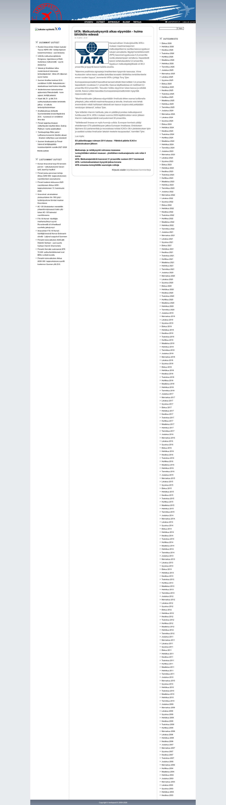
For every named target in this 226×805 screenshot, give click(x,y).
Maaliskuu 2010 (168, 694)
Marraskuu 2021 (168, 235)
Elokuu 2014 (167, 528)
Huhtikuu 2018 (167, 380)
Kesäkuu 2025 (167, 90)
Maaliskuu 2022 (168, 221)
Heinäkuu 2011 (168, 653)
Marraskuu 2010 (168, 680)
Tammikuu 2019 (168, 350)
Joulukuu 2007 (167, 744)
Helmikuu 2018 (168, 387)
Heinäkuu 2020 (168, 289)
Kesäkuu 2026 (167, 49)
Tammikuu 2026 (168, 66)
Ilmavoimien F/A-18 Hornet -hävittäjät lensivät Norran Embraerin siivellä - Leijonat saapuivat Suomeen (52, 233)
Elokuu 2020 (167, 285)
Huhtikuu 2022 (167, 218)
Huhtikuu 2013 (167, 582)
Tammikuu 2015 (168, 511)
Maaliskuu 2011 (168, 667)
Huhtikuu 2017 (167, 420)
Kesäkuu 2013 (167, 576)
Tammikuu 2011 (168, 673)
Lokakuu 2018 (167, 360)
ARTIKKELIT (114, 21)
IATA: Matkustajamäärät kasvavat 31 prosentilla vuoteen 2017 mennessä (109, 158)
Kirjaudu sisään (119, 169)
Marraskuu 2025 (168, 73)
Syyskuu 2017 (167, 403)
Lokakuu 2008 (167, 734)
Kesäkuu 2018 (167, 373)
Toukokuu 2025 (168, 93)
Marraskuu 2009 (168, 707)
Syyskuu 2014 (167, 525)
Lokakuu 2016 (167, 441)
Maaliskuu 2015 (168, 505)
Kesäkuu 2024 (167, 130)
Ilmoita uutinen (43, 151)
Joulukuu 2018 (167, 353)
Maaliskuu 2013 (168, 586)
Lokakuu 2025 (167, 76)
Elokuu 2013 (167, 569)
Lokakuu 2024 (167, 117)
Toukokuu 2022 (168, 215)
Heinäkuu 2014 (168, 532)
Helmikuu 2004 (168, 775)
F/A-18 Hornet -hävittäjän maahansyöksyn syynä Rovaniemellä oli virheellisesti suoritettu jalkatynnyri (49, 223)
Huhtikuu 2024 (167, 137)
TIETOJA (137, 21)
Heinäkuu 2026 (168, 46)
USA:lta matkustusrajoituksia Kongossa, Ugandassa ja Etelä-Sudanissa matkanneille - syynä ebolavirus (50, 60)
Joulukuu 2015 (167, 474)
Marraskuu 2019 (168, 316)
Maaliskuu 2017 (168, 424)
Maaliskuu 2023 (168, 181)
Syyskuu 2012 (167, 606)
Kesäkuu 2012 (167, 616)
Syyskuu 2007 (167, 751)
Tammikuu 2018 (168, 390)
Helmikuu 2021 (168, 265)
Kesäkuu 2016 (167, 454)
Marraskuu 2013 (168, 559)
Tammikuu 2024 (168, 147)
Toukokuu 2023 (168, 174)
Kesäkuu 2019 (167, 333)
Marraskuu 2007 (168, 747)
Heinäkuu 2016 (168, 451)
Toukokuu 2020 (168, 296)
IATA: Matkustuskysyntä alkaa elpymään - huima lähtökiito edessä (108, 32)
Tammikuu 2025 (168, 107)
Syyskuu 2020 (167, 282)
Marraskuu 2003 (168, 781)
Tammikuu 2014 (168, 552)
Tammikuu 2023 (168, 188)
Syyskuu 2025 (167, 80)
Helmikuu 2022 (168, 225)
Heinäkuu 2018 (168, 370)
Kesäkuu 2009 (167, 721)
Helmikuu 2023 (168, 184)
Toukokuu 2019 (168, 336)
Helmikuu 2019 (168, 346)
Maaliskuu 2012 (168, 626)
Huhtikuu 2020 (167, 299)
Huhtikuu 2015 (167, 501)
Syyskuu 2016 (167, 444)
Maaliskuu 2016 (168, 464)
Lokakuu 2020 (167, 279)
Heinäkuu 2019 (168, 329)
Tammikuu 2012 (168, 633)
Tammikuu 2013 (168, 592)
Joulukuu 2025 (167, 70)
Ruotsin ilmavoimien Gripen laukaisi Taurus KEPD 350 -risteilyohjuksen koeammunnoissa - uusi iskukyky (52, 49)
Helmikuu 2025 (168, 103)
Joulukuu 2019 (167, 312)
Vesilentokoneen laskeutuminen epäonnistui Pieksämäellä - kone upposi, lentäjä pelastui (51, 92)
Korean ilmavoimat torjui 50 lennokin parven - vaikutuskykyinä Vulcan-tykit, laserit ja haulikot (52, 166)
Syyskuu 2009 (167, 714)
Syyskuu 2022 (167, 201)
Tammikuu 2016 (168, 471)
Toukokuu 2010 (168, 690)
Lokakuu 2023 (167, 157)
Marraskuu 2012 (168, 599)
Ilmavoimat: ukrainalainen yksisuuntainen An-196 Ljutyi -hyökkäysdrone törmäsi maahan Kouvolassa (51, 198)
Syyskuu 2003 (167, 788)
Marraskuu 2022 (168, 194)
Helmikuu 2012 (168, 629)
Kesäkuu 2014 (167, 535)
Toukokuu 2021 (168, 255)
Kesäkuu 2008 (167, 741)
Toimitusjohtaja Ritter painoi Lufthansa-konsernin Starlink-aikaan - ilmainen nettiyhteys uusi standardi (52, 135)
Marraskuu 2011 (168, 640)
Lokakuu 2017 (167, 400)
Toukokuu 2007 (168, 758)
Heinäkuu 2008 (168, 737)
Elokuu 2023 (167, 164)
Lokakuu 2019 (167, 319)
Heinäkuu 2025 (168, 87)
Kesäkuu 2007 (167, 754)
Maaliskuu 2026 (168, 60)
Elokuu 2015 (167, 488)
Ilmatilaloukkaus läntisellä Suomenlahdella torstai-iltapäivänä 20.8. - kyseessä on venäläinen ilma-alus (51, 115)
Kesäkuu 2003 (167, 795)
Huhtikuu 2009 (167, 727)
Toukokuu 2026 (168, 53)
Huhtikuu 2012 (167, 623)
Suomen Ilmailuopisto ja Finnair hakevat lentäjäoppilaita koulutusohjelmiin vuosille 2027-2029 (52, 144)
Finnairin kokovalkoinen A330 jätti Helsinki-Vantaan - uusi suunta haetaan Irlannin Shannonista (51, 242)
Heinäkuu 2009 (168, 717)
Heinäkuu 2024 (168, 127)
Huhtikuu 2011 (167, 663)
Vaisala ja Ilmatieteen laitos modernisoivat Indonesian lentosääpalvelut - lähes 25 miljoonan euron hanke (52, 72)
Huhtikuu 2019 (167, 340)
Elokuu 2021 (167, 245)
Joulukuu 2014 (167, 515)
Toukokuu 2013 (168, 579)
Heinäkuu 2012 (168, 613)
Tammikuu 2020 (168, 309)
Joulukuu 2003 (167, 778)
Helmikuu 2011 (168, 670)
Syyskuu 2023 (167, 161)
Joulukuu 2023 (167, 151)
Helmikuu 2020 (168, 306)
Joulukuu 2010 (167, 677)
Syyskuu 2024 (167, 120)
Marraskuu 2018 (168, 356)
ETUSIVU (89, 21)
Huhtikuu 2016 (167, 461)
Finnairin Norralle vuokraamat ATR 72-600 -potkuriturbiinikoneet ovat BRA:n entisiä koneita (51, 252)
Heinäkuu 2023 (168, 167)
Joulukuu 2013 (167, 555)
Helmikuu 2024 (168, 144)
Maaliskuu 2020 (168, 302)
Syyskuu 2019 (167, 323)
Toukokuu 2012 (168, 619)
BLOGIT (126, 21)
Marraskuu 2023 (168, 154)
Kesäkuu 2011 (167, 656)
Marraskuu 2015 (168, 478)
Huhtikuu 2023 (167, 178)
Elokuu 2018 (167, 367)
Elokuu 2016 (167, 447)
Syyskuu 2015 (167, 485)
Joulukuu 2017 (167, 393)
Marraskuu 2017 (168, 397)
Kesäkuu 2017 (167, 414)
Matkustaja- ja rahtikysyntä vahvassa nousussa (97, 150)
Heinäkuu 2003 (168, 791)
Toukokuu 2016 (168, 458)
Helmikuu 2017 (168, 427)
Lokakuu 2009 (167, 711)
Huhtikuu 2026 (167, 56)
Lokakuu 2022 (167, 198)
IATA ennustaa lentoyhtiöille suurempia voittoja (97, 164)
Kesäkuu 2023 (167, 171)
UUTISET (100, 21)
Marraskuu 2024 (168, 114)
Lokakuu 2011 (167, 643)
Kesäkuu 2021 (167, 252)
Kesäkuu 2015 (167, 495)
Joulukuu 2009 (167, 704)
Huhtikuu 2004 (167, 768)
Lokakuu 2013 (167, 562)
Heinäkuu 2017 (168, 410)
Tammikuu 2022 (168, 228)
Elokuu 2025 (167, 83)
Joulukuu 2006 (167, 761)
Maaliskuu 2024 (168, 141)
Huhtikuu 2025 (167, 97)
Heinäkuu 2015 (168, 491)
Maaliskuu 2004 (168, 771)
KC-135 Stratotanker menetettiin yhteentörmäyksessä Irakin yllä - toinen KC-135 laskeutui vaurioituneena (51, 211)
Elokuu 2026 (167, 43)
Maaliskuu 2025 (168, 100)
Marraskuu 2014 (168, 518)
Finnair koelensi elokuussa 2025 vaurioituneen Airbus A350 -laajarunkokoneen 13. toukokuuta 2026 (51, 186)
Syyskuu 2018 (167, 363)
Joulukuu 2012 (167, 596)
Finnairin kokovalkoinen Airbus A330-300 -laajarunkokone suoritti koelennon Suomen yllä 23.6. (51, 261)
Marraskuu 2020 (168, 275)
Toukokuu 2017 (168, 417)
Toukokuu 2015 (168, 498)
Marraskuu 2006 (168, 764)
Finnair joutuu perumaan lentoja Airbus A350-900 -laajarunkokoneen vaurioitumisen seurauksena (52, 176)
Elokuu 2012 (167, 609)
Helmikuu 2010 (168, 697)
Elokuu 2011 (167, 650)
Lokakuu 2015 (167, 481)
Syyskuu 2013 (167, 565)
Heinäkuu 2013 (168, 572)
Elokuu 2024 (167, 124)
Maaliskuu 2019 (168, 343)
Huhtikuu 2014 (167, 542)
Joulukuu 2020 (167, 272)
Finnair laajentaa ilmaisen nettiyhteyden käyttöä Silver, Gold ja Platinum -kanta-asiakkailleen (52, 126)
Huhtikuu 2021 (167, 259)
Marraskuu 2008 (168, 731)
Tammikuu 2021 (168, 269)
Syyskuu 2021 (167, 242)
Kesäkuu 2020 (167, 292)
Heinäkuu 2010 (168, 687)
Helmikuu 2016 (168, 468)
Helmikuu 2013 (168, 589)
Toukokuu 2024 (168, 134)
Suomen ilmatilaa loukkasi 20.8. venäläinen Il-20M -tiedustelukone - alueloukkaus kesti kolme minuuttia (52, 83)
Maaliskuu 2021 (168, 262)
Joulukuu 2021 (167, 232)
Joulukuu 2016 (167, 434)
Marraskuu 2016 (168, 437)
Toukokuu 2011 (168, 660)
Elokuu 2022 (167, 205)
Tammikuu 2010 (168, 700)
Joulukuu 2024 (167, 110)
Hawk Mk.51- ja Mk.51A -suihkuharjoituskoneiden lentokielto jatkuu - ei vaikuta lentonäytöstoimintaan (52, 103)
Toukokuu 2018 (168, 377)
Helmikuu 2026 (168, 63)
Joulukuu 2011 (167, 636)
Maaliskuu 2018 (168, 383)
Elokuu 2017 (167, 407)
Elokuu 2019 (167, 326)
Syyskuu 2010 (167, 683)
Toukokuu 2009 (168, 724)
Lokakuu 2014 (167, 522)
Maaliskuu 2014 (168, 545)
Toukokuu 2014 (168, 538)
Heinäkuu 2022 (168, 208)
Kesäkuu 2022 (167, 211)
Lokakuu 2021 (167, 238)
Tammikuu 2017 (168, 431)
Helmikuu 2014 (168, 549)
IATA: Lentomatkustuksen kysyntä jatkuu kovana (98, 161)
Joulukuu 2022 (167, 191)
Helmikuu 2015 (168, 508)
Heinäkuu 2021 (168, 249)
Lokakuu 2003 (167, 785)
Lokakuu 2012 (167, 603)
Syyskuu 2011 (167, 646)
